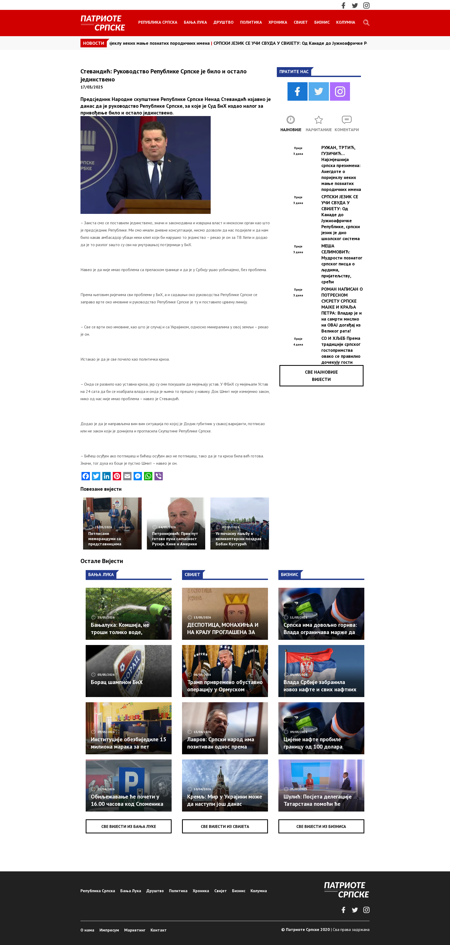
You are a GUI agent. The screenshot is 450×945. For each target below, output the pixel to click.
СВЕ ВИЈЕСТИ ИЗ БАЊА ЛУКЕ (128, 826)
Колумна (345, 22)
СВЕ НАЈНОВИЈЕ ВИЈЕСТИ (321, 375)
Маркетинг (134, 930)
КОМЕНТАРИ (347, 129)
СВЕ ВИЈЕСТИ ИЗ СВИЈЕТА (225, 826)
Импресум (109, 930)
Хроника (277, 22)
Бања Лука (195, 22)
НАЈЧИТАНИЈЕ (319, 129)
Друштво (224, 22)
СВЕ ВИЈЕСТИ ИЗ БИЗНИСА (321, 826)
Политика (251, 22)
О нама (87, 930)
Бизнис (322, 22)
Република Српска (157, 22)
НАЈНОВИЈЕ (290, 129)
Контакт (159, 930)
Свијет (301, 22)
